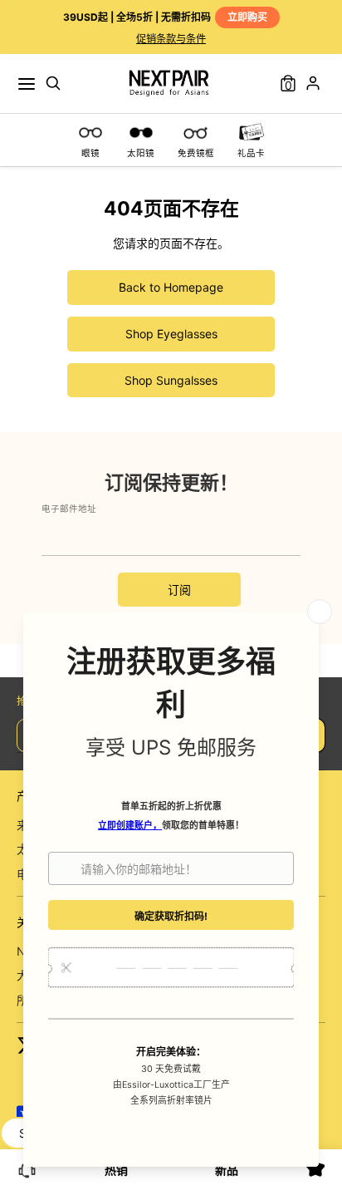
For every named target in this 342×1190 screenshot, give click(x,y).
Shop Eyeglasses (171, 334)
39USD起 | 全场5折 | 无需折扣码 (165, 17)
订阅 (179, 590)
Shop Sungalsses (171, 380)
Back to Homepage (171, 287)
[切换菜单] (26, 83)
